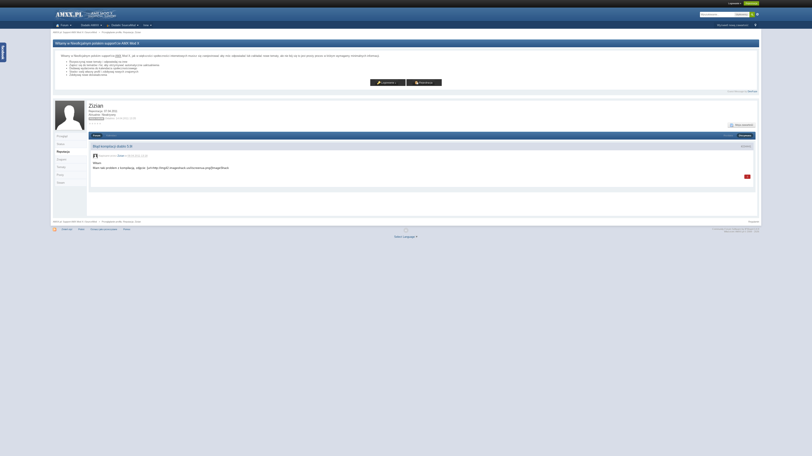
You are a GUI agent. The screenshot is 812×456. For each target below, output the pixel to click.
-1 (747, 176)
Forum (64, 25)
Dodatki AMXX (89, 25)
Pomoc (126, 229)
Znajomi (61, 159)
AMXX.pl (739, 231)
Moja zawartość (743, 125)
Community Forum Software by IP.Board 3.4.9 (735, 229)
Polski (81, 229)
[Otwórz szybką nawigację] (755, 25)
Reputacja (63, 151)
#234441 (746, 146)
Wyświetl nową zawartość (733, 25)
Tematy (61, 167)
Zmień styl (67, 229)
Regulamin (753, 221)
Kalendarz (111, 135)
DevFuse (752, 91)
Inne (146, 25)
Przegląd (62, 136)
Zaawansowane (757, 14)
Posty (60, 174)
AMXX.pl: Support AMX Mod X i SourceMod (75, 221)
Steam (61, 182)
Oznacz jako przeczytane (104, 229)
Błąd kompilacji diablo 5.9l (112, 146)
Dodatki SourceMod (123, 25)
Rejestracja (751, 3)
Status (61, 144)
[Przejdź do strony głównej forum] (85, 14)
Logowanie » (734, 3)
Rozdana (728, 135)
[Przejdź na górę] (406, 230)
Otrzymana (745, 135)
